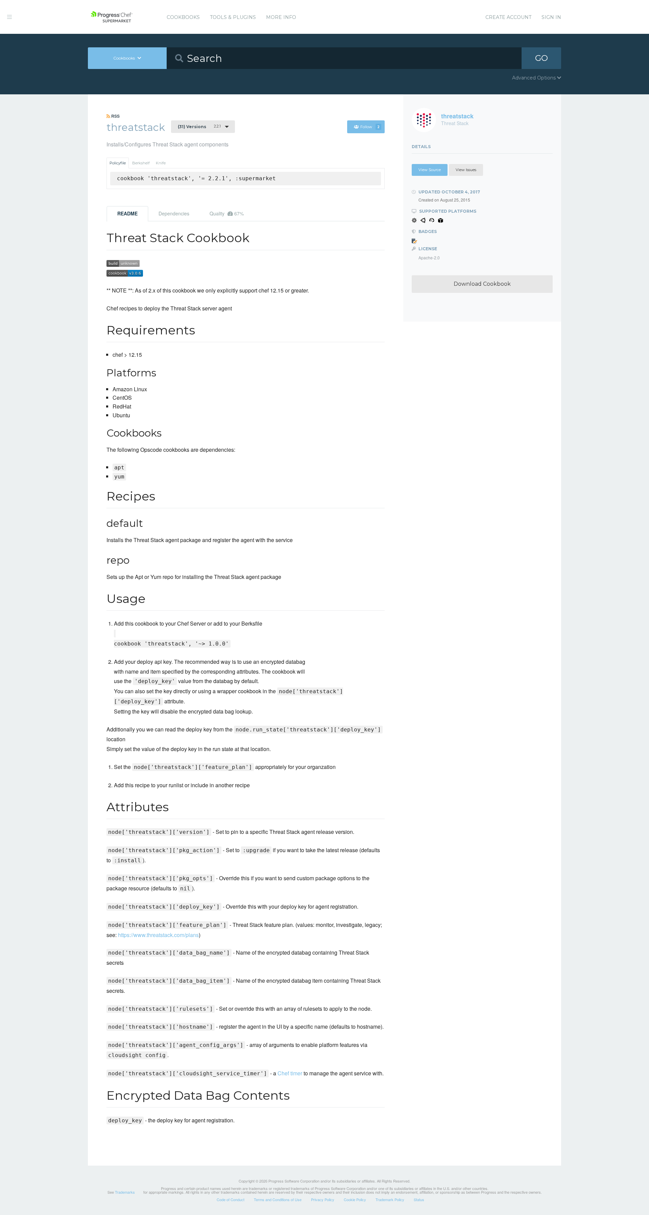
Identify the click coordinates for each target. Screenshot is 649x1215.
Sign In (551, 17)
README (127, 213)
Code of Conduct (230, 1199)
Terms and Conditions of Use (278, 1199)
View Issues (466, 169)
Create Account (508, 17)
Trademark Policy (390, 1199)
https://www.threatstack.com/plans (158, 935)
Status (419, 1199)
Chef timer (290, 1073)
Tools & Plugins (233, 17)
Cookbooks (183, 17)
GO (541, 58)
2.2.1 (199, 126)
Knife (161, 163)
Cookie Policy (355, 1199)
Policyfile (118, 163)
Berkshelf (141, 163)
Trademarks (125, 1192)
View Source (429, 169)
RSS (115, 116)
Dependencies (174, 213)
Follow (370, 126)
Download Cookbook (482, 284)
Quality (227, 213)
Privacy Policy (322, 1199)
